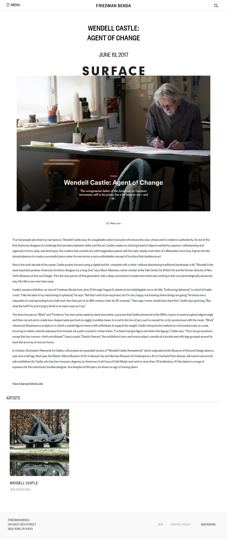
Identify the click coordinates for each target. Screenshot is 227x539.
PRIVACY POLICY (181, 524)
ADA (160, 524)
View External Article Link (27, 383)
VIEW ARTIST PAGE (20, 489)
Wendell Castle (24, 482)
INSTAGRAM (208, 524)
